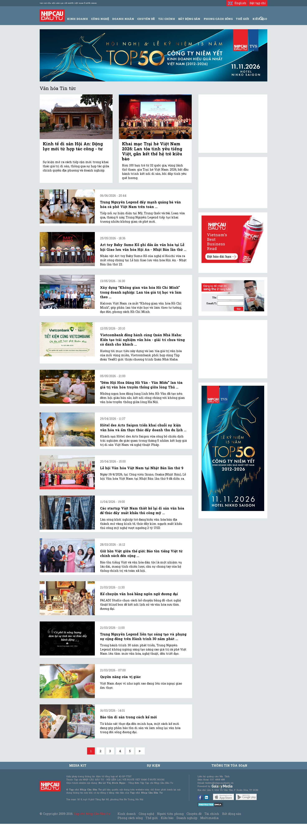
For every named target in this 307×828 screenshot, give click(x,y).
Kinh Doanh (77, 19)
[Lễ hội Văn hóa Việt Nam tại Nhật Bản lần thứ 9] (67, 472)
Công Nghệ (100, 19)
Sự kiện (153, 765)
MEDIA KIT (77, 765)
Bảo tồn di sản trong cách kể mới (128, 717)
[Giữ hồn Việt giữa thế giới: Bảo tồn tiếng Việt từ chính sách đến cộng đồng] (67, 555)
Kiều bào (167, 818)
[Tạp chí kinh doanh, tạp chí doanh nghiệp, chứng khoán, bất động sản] (52, 15)
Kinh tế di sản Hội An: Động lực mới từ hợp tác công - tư (73, 146)
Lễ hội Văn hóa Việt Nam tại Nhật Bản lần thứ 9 (141, 468)
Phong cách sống (130, 818)
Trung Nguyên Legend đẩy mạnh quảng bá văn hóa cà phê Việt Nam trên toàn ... (140, 204)
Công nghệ (146, 814)
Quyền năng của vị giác (120, 677)
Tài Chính (166, 19)
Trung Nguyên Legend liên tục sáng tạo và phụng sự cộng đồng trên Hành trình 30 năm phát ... (143, 636)
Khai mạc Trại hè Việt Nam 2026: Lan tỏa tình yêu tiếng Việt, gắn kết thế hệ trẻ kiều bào (152, 151)
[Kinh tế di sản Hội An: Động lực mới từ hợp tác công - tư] (76, 116)
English (239, 3)
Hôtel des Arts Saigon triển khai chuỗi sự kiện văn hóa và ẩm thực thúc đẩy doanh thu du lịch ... (143, 427)
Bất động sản (189, 19)
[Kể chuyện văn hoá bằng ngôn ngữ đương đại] (67, 598)
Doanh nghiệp (186, 818)
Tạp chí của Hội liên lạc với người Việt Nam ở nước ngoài (68, 3)
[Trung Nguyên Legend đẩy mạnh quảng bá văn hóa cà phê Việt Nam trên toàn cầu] (67, 206)
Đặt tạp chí (258, 3)
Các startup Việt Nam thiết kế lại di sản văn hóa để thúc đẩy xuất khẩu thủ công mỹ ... (142, 510)
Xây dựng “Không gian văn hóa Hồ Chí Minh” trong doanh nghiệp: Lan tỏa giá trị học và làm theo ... (140, 292)
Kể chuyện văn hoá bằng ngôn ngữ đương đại (139, 594)
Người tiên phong (170, 814)
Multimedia (209, 818)
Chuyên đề (146, 19)
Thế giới (242, 19)
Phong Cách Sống (218, 19)
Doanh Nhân (123, 19)
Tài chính (211, 814)
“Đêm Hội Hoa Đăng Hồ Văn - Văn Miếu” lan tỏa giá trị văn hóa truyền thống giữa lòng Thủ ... (141, 384)
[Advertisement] (233, 349)
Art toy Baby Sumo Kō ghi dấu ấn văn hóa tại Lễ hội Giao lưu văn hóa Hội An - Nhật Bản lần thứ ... (143, 246)
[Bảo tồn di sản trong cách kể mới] (67, 721)
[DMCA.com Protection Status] (210, 804)
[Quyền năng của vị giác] (67, 681)
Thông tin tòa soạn (229, 765)
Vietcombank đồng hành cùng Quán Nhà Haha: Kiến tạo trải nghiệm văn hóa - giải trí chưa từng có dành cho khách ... (142, 339)
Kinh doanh (127, 814)
